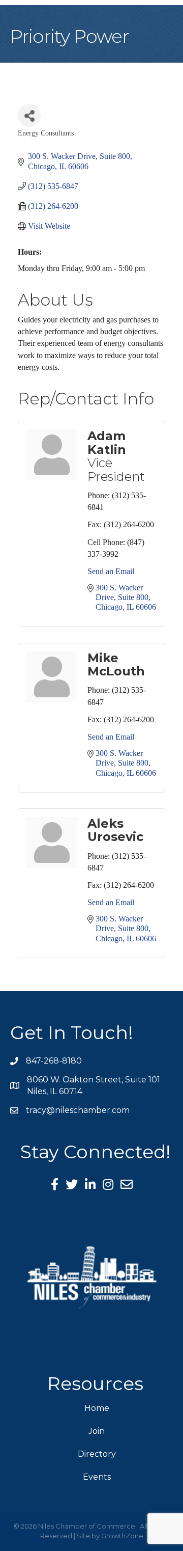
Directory (97, 1454)
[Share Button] (29, 115)
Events (97, 1477)
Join (96, 1431)
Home (96, 1408)
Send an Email (110, 571)
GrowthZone (122, 1536)
